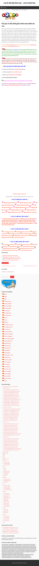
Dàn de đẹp (18, 551)
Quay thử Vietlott (7, 378)
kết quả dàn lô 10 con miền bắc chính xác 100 (11, 410)
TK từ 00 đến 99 (7, 362)
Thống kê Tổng (7, 357)
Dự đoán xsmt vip (6, 436)
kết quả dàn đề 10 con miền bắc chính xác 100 (11, 405)
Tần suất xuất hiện (8, 359)
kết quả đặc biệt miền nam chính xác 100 (11, 429)
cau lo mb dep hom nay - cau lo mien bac (12, 21)
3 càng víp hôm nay (32, 544)
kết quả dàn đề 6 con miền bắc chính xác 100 (11, 402)
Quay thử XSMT (7, 376)
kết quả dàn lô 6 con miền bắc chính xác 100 (11, 413)
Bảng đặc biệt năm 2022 (32, 547)
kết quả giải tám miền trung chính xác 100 (11, 445)
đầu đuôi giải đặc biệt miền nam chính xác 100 (12, 258)
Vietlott (4, 466)
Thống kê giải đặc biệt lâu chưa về (25, 557)
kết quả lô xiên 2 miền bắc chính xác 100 (10, 417)
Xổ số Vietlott (6, 474)
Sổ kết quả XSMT (7, 308)
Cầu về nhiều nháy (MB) (9, 338)
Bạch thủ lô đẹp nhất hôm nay (17, 547)
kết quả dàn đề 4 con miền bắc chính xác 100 (11, 401)
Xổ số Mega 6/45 (7, 313)
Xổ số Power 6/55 (7, 315)
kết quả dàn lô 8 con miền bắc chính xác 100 (11, 414)
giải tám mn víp (13, 46)
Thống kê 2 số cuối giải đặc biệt (7, 557)
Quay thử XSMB (7, 371)
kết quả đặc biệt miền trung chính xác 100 (11, 444)
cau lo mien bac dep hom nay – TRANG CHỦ (10, 386)
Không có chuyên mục (20, 554)
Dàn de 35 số (35, 550)
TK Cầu (4, 483)
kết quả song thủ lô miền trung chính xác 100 (11, 438)
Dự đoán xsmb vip (6, 387)
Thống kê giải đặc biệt (16, 557)
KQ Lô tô (4, 507)
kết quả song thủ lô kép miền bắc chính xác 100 (12, 391)
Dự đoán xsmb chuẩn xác (7, 407)
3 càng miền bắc (11, 544)
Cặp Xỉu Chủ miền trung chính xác (19, 193)
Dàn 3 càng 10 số (4, 550)
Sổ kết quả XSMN (7, 306)
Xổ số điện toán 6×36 (7, 480)
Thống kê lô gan (7, 343)
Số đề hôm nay (5, 453)
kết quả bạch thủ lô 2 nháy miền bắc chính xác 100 (12, 399)
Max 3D (5, 317)
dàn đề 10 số (33, 551)
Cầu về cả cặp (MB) (8, 336)
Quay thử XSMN (7, 373)
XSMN (5, 296)
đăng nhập (6, 271)
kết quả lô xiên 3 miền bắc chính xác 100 (10, 418)
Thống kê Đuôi (7, 352)
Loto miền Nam (7, 366)
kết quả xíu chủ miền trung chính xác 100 (11, 440)
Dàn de (16, 550)
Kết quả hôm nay (7, 301)
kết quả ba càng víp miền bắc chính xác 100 (11, 393)
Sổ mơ (5, 380)
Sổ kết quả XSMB (7, 303)
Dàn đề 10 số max (4, 553)
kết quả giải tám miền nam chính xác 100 (11, 430)
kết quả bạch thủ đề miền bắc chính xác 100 (11, 395)
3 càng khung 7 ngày (5, 544)
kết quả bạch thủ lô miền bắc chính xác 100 (11, 398)
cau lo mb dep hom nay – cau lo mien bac (19, 3)
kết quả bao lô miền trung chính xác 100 (10, 441)
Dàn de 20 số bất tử (29, 550)
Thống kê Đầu (7, 350)
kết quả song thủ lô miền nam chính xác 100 (11, 423)
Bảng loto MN (6, 511)
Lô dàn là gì (31, 554)
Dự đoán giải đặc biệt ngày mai (18, 553)
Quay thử (4, 514)
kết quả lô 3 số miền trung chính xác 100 (10, 447)
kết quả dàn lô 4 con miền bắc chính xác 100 (11, 411)
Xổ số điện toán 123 (8, 327)
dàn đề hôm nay (10, 553)
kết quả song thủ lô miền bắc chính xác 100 (11, 389)
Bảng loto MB (6, 512)
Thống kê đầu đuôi (8, 341)
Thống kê (6, 322)
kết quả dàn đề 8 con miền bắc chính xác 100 (11, 403)
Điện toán (4, 477)
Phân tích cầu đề (5, 451)
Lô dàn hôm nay (27, 554)
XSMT (5, 299)
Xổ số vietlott (7, 310)
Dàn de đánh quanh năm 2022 (10, 551)
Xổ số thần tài (7, 329)
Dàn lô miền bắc (27, 551)
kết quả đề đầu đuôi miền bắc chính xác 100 (11, 415)
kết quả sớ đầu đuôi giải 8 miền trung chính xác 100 (12, 448)
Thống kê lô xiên (7, 345)
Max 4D (5, 320)
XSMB (5, 294)
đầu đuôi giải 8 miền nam (12, 44)
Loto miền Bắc (7, 364)
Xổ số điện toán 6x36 (8, 324)
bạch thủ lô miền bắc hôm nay (6, 547)
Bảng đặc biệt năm (25, 547)
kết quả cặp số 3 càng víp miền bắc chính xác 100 (12, 408)
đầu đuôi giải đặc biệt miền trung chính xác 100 (12, 449)
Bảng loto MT (6, 509)
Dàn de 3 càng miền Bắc (21, 550)
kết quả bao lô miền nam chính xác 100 (10, 255)
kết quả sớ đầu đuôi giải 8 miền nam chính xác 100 (12, 433)
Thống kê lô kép (7, 348)
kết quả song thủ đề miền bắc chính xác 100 (11, 392)
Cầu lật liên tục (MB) (8, 334)
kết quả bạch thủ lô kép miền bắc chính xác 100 (12, 396)
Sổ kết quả (4, 460)
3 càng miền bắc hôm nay (18, 544)
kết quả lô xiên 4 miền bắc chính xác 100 (10, 420)
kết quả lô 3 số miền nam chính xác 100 (9, 265)
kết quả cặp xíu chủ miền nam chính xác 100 (11, 257)
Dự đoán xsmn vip (6, 421)
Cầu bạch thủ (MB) (8, 331)
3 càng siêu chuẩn (26, 544)
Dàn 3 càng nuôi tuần (11, 550)
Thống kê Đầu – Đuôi (8, 355)
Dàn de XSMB (4, 551)
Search (12, 276)
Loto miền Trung (7, 369)
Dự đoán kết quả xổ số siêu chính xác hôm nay (9, 554)
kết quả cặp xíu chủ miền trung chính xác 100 (11, 442)
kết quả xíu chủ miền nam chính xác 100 (10, 260)
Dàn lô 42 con (22, 551)
